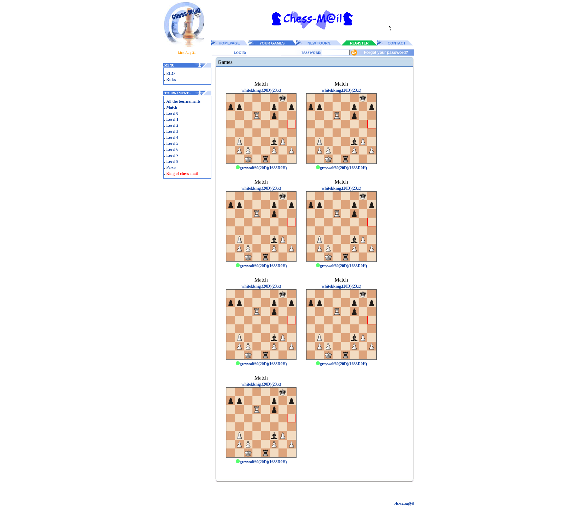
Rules (171, 79)
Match (171, 107)
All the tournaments (183, 101)
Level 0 (172, 113)
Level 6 (172, 149)
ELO (170, 73)
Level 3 (172, 131)
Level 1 (172, 119)
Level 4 (172, 137)
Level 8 (172, 161)
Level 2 (172, 125)
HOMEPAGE (229, 43)
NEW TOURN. (319, 43)
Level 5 (172, 143)
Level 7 (172, 155)
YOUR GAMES (271, 43)
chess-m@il (404, 504)
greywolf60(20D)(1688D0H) (263, 168)
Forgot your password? (386, 52)
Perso (171, 167)
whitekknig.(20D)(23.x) (261, 90)
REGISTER (359, 43)
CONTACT (397, 43)
